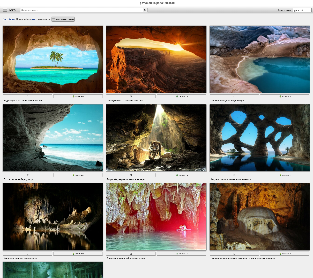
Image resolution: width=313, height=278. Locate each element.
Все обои (8, 19)
